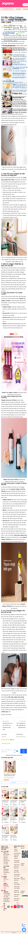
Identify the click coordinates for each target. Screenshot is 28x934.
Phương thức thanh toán (17, 875)
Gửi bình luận (24, 751)
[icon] (8, 907)
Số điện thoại (19, 734)
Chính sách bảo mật (16, 895)
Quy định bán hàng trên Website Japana (17, 856)
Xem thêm (13, 782)
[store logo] (7, 3)
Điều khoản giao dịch (16, 879)
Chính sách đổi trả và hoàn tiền (16, 866)
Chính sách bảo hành (16, 899)
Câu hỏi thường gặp (17, 883)
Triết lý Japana (16, 850)
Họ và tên (4, 734)
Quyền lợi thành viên (16, 891)
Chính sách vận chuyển (17, 887)
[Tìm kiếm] (24, 4)
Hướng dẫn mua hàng (16, 861)
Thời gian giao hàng (16, 871)
